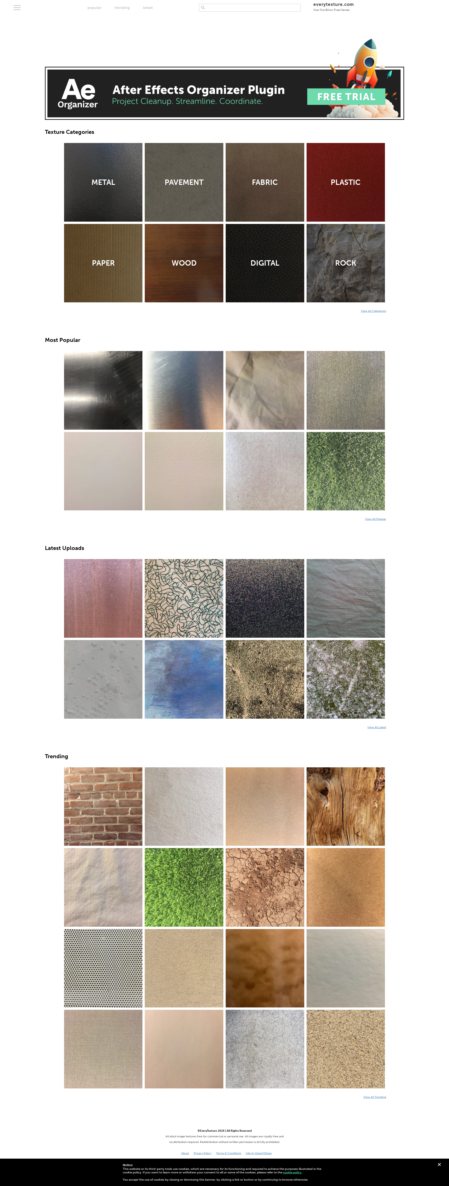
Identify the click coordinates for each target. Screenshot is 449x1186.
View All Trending (374, 1097)
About (185, 1153)
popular (94, 7)
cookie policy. (292, 1172)
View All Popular (375, 519)
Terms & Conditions (228, 1153)
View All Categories (373, 311)
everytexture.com (333, 6)
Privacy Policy (202, 1153)
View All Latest (376, 727)
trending (122, 7)
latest (148, 7)
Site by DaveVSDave (259, 1153)
